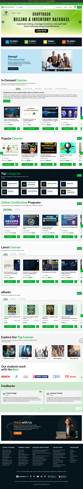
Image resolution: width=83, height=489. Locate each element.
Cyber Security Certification (58, 460)
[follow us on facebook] (30, 477)
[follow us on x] (34, 477)
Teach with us (66, 3)
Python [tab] (18, 88)
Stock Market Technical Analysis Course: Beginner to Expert (29, 155)
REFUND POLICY (53, 471)
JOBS (31, 471)
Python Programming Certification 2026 (47, 228)
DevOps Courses (21, 453)
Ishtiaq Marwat (45, 158)
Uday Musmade (66, 275)
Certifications (59, 7)
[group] (9, 352)
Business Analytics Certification (59, 450)
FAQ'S (65, 471)
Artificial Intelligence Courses (23, 454)
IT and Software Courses (6, 457)
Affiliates (71, 457)
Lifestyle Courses (5, 459)
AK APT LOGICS (8, 122)
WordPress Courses (5, 465)
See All (79, 138)
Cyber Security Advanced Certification (39, 458)
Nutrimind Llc (36, 320)
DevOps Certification (57, 451)
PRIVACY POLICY (47, 471)
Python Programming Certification (59, 457)
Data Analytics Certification (37, 464)
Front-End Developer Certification (59, 454)
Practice (31, 3)
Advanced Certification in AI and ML (39, 460)
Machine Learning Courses (23, 457)
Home (4, 3)
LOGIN (79, 7)
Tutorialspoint (6, 158)
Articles (37, 3)
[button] (3, 22)
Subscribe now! (13, 68)
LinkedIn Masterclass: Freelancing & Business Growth (48, 155)
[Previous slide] (1, 153)
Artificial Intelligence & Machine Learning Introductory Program (50, 120)
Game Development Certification (59, 453)
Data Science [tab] (48, 88)
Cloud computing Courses (23, 460)
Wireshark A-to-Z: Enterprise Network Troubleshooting (30, 272)
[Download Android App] (52, 476)
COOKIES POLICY (60, 471)
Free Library (24, 3)
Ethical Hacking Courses (22, 462)
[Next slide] (81, 153)
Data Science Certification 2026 (69, 227)
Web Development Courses (7, 460)
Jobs (18, 3)
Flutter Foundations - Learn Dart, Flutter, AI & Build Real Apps (11, 273)
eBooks (70, 7)
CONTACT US (35, 471)
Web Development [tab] (61, 88)
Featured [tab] (17, 209)
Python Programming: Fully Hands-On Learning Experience (11, 120)
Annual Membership (73, 456)
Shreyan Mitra (27, 122)
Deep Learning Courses (22, 456)
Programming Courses (6, 450)
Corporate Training (45, 3)
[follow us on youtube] (38, 477)
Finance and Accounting (7, 451)
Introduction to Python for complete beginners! (29, 120)
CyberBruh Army (27, 275)
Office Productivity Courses (7, 462)
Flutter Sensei (8, 275)
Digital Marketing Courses (7, 463)
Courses (65, 7)
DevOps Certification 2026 (10, 227)
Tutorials (71, 454)
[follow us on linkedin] (41, 477)
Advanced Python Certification (38, 457)
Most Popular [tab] (8, 209)
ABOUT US (18, 471)
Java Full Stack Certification (37, 461)
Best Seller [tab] (22, 254)
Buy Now (11, 128)
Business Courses (5, 456)
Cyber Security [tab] (27, 88)
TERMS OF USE (40, 471)
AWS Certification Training (58, 456)
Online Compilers (11, 3)
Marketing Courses (5, 454)
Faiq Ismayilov (26, 320)
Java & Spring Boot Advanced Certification (40, 450)
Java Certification (56, 459)
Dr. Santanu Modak (65, 320)
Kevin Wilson (45, 275)
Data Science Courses (22, 459)
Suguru (5, 320)
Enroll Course (32, 128)
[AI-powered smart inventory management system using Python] (41, 22)
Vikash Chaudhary (26, 158)
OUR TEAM (23, 471)
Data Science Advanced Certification (39, 451)
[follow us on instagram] (45, 477)
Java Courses (21, 451)
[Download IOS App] (62, 476)
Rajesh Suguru (17, 320)
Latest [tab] (6, 254)
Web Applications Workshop (49, 272)
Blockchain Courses (22, 465)
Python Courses (21, 450)
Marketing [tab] (38, 88)
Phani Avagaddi (46, 122)
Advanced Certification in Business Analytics (40, 455)
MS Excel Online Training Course (10, 155)
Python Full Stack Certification (37, 463)
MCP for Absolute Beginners (68, 119)
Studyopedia (65, 122)
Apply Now (18, 433)
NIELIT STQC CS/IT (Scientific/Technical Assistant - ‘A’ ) (69, 318)
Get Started (6, 101)
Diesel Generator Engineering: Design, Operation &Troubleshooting (68, 273)
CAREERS (27, 471)
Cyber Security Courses (6, 453)
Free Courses (72, 459)
